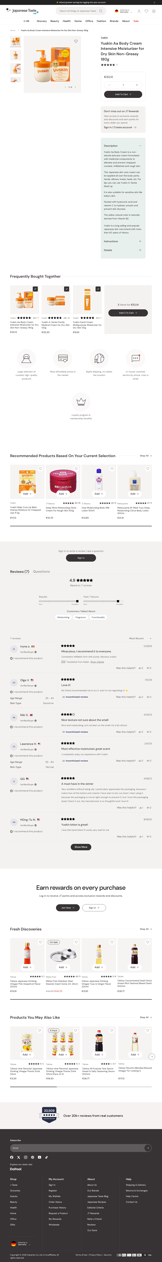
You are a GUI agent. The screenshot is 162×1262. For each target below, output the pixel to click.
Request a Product (58, 1213)
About (126, 21)
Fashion (101, 21)
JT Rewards (93, 1213)
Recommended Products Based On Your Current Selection (62, 455)
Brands (114, 21)
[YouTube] (39, 1157)
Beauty (54, 21)
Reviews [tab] (19, 572)
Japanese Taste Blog (97, 1196)
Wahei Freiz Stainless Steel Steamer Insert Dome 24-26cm (62, 982)
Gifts (12, 1224)
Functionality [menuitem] (98, 617)
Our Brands (93, 1190)
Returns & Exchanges (137, 1190)
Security (108, 1255)
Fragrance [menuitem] (80, 617)
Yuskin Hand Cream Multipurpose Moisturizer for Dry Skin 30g (87, 325)
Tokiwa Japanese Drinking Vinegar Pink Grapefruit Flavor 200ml (25, 984)
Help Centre (132, 1196)
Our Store (92, 1230)
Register (53, 1190)
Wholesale (54, 1224)
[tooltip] (75, 697)
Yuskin (104, 37)
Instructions (111, 241)
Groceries (15, 1190)
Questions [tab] (41, 572)
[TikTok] (46, 1157)
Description (111, 145)
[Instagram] (25, 1157)
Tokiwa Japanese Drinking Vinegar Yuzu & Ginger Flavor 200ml (96, 984)
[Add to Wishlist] (76, 41)
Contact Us (131, 1202)
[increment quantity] (137, 85)
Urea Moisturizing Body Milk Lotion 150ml (95, 509)
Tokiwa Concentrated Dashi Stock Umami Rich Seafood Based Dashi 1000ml (134, 983)
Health (67, 21)
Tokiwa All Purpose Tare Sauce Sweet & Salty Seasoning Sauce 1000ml (98, 1071)
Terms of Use (81, 1255)
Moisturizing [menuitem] (63, 617)
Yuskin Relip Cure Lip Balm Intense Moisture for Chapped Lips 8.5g (25, 510)
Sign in (81, 557)
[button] (109, 65)
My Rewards (55, 1219)
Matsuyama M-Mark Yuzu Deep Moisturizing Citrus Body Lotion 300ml (133, 510)
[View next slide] (75, 87)
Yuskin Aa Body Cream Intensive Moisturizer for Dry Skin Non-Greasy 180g (24, 325)
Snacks (13, 1196)
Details (108, 250)
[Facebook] (11, 1157)
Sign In (52, 1184)
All (27, 21)
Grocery (42, 21)
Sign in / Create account (118, 127)
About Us (92, 1184)
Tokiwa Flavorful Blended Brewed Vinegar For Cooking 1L (135, 1069)
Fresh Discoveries (25, 929)
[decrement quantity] (109, 85)
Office (89, 21)
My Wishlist (54, 1196)
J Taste (13, 1184)
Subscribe (147, 1148)
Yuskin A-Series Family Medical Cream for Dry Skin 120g (56, 325)
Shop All (144, 456)
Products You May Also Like (35, 1017)
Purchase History (57, 1207)
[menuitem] (26, 21)
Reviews (91, 1224)
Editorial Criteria (95, 1207)
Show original (97, 662)
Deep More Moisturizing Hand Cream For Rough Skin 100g (61, 509)
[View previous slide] (65, 87)
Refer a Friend (94, 1219)
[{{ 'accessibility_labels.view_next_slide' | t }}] (152, 1057)
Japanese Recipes (96, 1202)
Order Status (55, 1202)
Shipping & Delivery (136, 1184)
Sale (136, 21)
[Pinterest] (32, 1157)
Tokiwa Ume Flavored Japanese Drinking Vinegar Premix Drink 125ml (26, 1071)
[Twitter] (18, 1157)
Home (78, 21)
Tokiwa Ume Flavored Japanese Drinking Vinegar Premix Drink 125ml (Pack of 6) (62, 1071)
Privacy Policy (95, 1255)
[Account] (139, 11)
